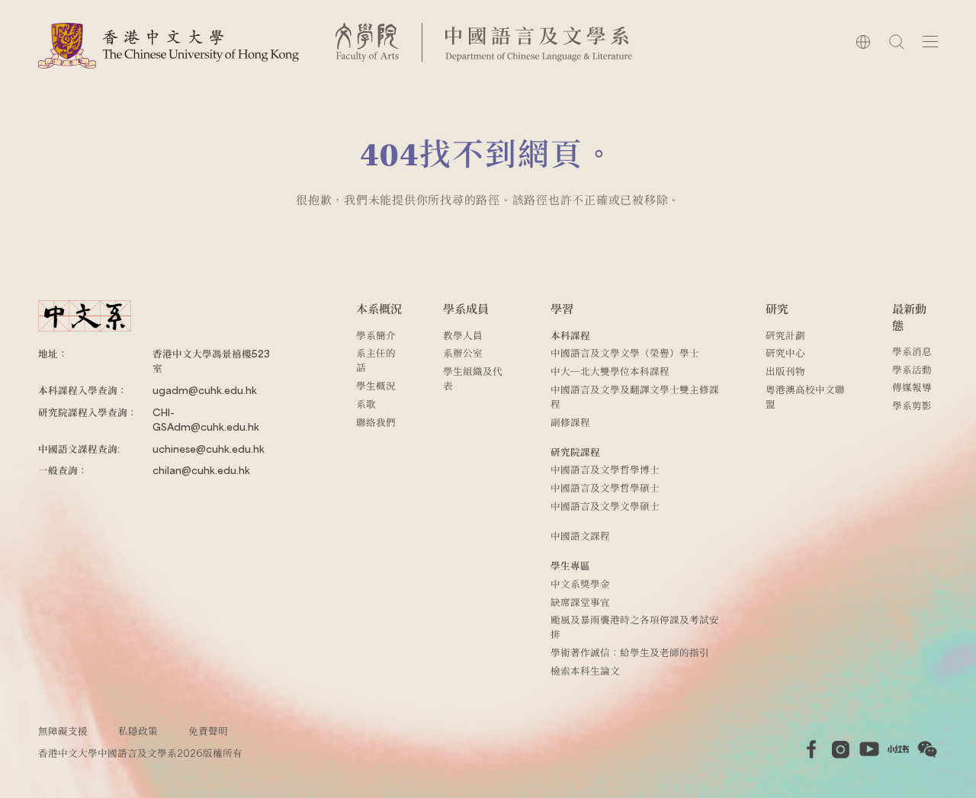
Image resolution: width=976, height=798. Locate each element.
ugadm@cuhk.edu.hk (204, 389)
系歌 (366, 403)
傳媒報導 (912, 386)
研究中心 (785, 352)
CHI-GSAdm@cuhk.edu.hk (205, 419)
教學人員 (463, 334)
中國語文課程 (580, 535)
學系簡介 (376, 334)
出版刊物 (785, 370)
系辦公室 (463, 352)
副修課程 (570, 421)
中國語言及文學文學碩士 (605, 505)
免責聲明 (208, 730)
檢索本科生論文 (585, 670)
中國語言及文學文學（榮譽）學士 (625, 352)
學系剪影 (912, 405)
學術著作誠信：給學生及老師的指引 (630, 652)
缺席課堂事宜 (580, 601)
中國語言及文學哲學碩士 (605, 487)
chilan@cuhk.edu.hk (201, 469)
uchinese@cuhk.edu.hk (208, 448)
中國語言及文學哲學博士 (605, 469)
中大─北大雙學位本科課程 (610, 370)
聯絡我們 (376, 421)
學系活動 (912, 369)
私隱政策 (138, 730)
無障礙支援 (63, 730)
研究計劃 (785, 334)
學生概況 (376, 385)
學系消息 (912, 351)
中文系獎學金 (580, 583)
